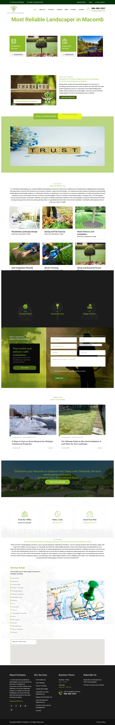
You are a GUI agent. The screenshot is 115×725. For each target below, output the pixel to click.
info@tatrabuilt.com (98, 11)
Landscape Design (42, 689)
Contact (73, 9)
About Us (42, 9)
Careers (81, 9)
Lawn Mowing (40, 683)
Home (35, 9)
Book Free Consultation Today (21, 234)
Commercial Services (66, 47)
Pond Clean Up (41, 680)
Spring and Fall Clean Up (44, 697)
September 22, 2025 (30, 437)
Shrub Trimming (51, 268)
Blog (66, 9)
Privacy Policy (100, 722)
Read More (16, 448)
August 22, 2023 (78, 437)
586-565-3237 (98, 8)
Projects (59, 9)
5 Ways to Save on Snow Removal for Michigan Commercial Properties (32, 442)
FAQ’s (90, 2)
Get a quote (101, 2)
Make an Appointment (36, 2)
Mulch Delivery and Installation (85, 232)
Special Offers (81, 2)
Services (51, 9)
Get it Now (24, 368)
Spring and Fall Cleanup (54, 231)
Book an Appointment (57, 482)
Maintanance (17, 437)
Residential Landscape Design (24, 231)
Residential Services (15, 47)
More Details (18, 55)
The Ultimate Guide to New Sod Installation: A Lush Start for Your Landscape (81, 442)
